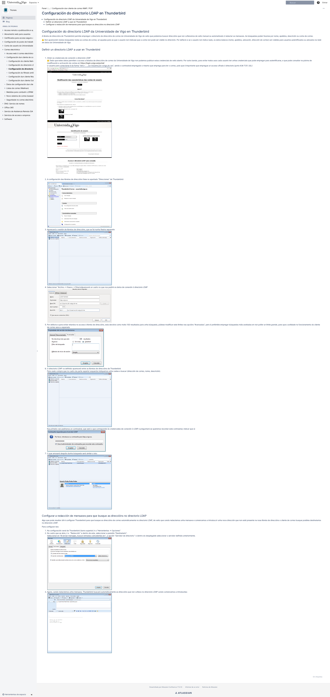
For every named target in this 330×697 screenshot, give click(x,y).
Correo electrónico (12, 49)
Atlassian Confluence (169, 687)
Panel (44, 8)
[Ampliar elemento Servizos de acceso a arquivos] (3, 115)
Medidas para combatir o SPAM (19, 92)
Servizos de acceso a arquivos (17, 115)
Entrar (324, 2)
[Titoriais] (6, 10)
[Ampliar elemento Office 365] (3, 108)
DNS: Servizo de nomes (14, 104)
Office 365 (9, 107)
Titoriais (13, 10)
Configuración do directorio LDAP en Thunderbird (30, 69)
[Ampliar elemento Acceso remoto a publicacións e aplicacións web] (3, 30)
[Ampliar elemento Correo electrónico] (3, 50)
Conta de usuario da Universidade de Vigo (22, 46)
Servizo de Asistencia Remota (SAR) (19, 111)
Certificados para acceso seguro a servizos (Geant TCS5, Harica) (31, 38)
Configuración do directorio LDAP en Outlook (27, 65)
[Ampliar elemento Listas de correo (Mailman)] (5, 88)
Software (8, 119)
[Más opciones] (323, 8)
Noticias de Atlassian (209, 687)
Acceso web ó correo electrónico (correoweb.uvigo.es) (29, 53)
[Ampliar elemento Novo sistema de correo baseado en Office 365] (5, 96)
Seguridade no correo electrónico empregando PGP (28, 100)
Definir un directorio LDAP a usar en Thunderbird (66, 22)
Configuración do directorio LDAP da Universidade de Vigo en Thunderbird (75, 19)
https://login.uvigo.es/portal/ (92, 63)
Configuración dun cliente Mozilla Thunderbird (28, 76)
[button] (3, 2)
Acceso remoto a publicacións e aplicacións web (24, 30)
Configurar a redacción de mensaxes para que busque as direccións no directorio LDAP (83, 24)
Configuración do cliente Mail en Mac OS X (26, 61)
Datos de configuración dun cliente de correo (25, 84)
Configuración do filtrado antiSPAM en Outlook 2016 (30, 73)
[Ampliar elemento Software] (3, 119)
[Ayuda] (318, 2)
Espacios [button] (33, 2)
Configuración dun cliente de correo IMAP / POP (26, 57)
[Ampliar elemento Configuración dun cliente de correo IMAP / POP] (5, 57)
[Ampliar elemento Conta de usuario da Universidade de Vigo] (3, 46)
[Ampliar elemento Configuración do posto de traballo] (3, 42)
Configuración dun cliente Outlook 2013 (25, 80)
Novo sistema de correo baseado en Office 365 (26, 96)
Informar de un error (192, 687)
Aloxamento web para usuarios (17, 34)
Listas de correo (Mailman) (17, 88)
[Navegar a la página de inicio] (17, 2)
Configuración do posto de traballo (19, 42)
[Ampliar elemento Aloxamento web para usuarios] (3, 34)
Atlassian (183, 692)
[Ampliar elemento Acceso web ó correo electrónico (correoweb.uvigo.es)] (5, 53)
